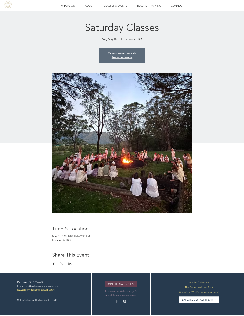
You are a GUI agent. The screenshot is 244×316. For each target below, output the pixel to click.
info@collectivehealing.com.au (41, 286)
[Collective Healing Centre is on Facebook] (117, 301)
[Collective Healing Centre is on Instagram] (125, 301)
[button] (115, 6)
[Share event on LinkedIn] (70, 264)
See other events (122, 57)
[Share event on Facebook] (53, 264)
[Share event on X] (61, 264)
